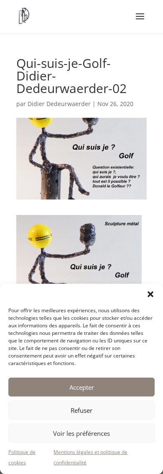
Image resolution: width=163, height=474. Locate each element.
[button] (150, 294)
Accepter (81, 387)
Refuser (81, 410)
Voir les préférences (81, 433)
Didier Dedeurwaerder (59, 104)
